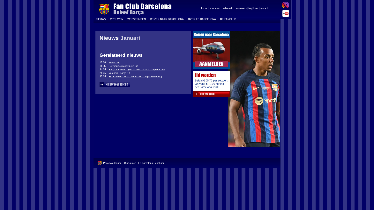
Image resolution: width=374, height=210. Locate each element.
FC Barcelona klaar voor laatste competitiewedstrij (135, 76)
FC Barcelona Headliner (151, 163)
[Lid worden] (211, 85)
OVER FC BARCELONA (202, 19)
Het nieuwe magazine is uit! (123, 66)
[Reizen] (211, 51)
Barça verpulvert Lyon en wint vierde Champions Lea (137, 69)
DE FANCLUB (228, 19)
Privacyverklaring (112, 163)
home (204, 8)
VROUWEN (116, 19)
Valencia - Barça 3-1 (119, 73)
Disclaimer (130, 163)
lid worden (214, 8)
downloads (241, 8)
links (255, 8)
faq (250, 8)
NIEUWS (101, 19)
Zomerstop (114, 62)
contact (264, 8)
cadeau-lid (227, 8)
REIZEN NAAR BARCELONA (167, 19)
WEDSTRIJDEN (136, 19)
